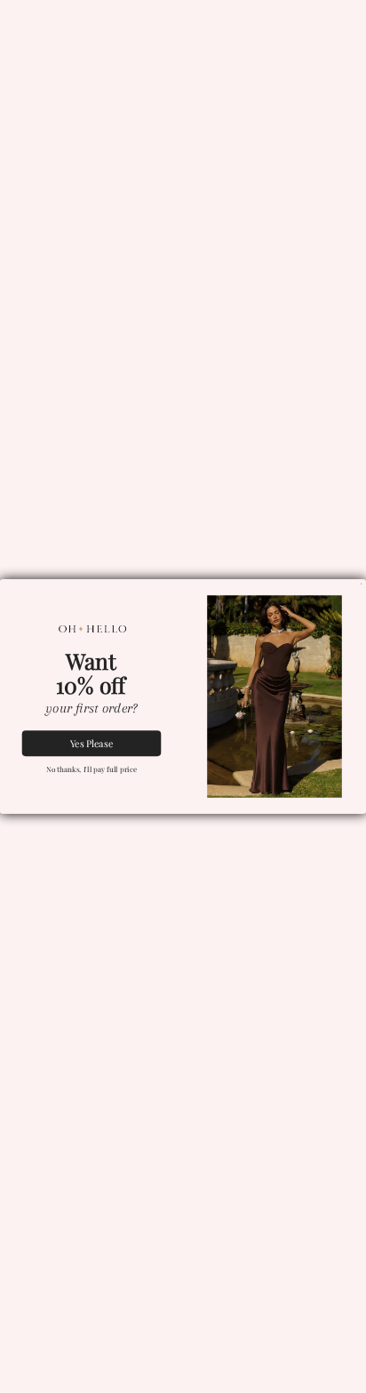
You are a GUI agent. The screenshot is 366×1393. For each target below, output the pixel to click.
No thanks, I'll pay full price (91, 769)
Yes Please (91, 743)
